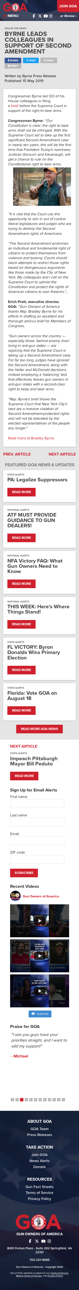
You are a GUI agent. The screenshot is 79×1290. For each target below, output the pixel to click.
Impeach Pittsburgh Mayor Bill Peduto (34, 761)
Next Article (62, 454)
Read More (21, 492)
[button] (12, 1099)
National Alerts (18, 509)
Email (50, 60)
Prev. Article (17, 454)
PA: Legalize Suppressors (37, 479)
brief (14, 105)
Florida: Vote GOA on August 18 (32, 696)
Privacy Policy (39, 1198)
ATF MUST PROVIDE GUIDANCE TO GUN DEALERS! (31, 520)
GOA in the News (15, 28)
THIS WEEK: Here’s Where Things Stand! (38, 609)
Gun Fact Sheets (39, 1186)
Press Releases (39, 1134)
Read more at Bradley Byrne (31, 438)
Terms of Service (39, 1192)
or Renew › (68, 16)
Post (32, 60)
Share (13, 60)
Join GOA (68, 6)
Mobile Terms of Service (29, 1275)
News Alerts (39, 1160)
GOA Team (40, 1129)
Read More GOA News (39, 729)
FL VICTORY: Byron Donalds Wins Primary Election (33, 653)
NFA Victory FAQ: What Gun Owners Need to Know (35, 566)
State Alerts (15, 474)
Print (14, 65)
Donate (39, 1167)
